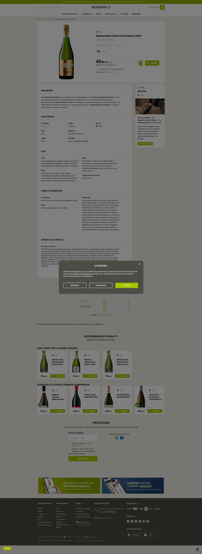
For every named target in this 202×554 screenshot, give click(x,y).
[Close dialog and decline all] (139, 264)
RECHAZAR (75, 285)
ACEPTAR (126, 285)
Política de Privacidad (82, 274)
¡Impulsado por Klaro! (132, 290)
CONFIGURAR (101, 285)
